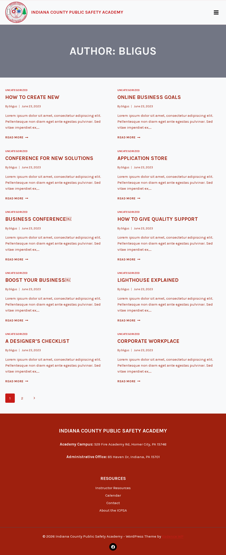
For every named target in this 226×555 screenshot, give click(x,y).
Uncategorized (16, 90)
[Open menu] (216, 12)
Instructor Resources (113, 488)
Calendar (113, 495)
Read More (16, 137)
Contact (113, 503)
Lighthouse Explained (148, 280)
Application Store (142, 158)
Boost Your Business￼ (37, 280)
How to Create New (32, 97)
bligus (13, 106)
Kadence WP (172, 536)
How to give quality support (157, 219)
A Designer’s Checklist (37, 341)
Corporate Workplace (148, 341)
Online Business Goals (149, 97)
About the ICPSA (113, 510)
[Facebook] (113, 547)
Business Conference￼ (38, 219)
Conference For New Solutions (49, 158)
